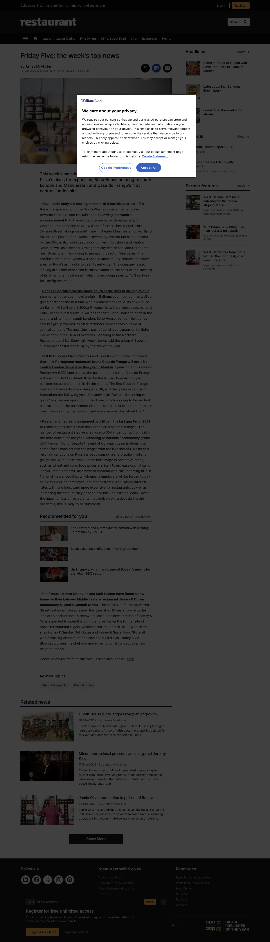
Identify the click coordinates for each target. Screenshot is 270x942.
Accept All (149, 167)
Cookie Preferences (116, 167)
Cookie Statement (155, 156)
